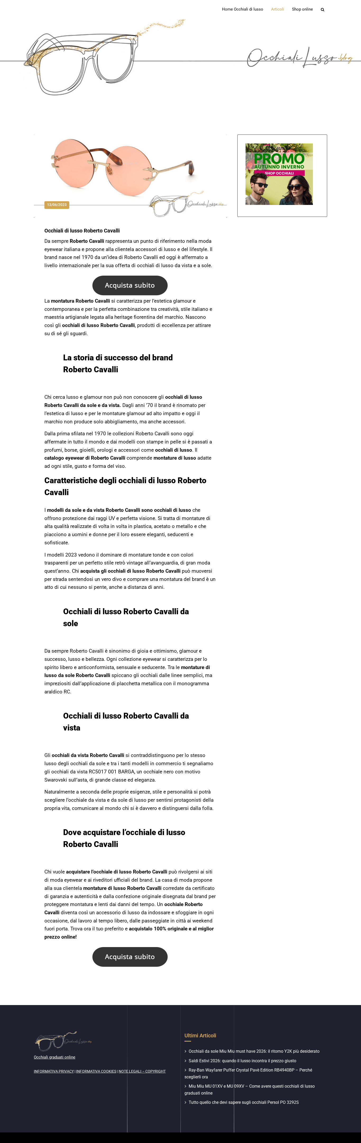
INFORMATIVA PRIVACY (54, 1071)
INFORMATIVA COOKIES (96, 1071)
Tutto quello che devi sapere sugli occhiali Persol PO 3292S (244, 1102)
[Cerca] (323, 9)
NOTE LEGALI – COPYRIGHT (142, 1071)
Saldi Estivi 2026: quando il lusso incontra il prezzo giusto (242, 1060)
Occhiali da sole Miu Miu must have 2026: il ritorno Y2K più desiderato (254, 1051)
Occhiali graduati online (54, 1057)
